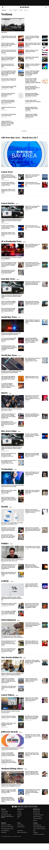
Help (34, 830)
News (10, 10)
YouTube (19, 811)
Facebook (19, 813)
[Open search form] (45, 7)
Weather (16, 10)
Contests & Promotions (38, 814)
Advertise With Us (37, 816)
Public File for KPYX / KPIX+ (7, 826)
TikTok (18, 816)
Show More (24, 131)
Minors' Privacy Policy (22, 832)
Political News (4, 811)
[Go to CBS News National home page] (24, 7)
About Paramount (37, 824)
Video (25, 10)
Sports (20, 10)
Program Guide (36, 813)
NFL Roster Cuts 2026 (6, 814)
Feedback (35, 832)
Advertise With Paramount (39, 826)
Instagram (19, 814)
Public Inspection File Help (7, 828)
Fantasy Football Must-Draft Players (7, 817)
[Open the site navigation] (9, 7)
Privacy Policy (20, 824)
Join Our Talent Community (39, 828)
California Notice (21, 826)
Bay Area (4, 10)
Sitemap (35, 820)
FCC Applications (5, 830)
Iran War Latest (4, 813)
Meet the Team (36, 811)
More (17, 203)
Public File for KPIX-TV (6, 824)
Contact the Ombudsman (38, 834)
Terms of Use (20, 830)
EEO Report (3, 832)
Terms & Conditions (37, 818)
